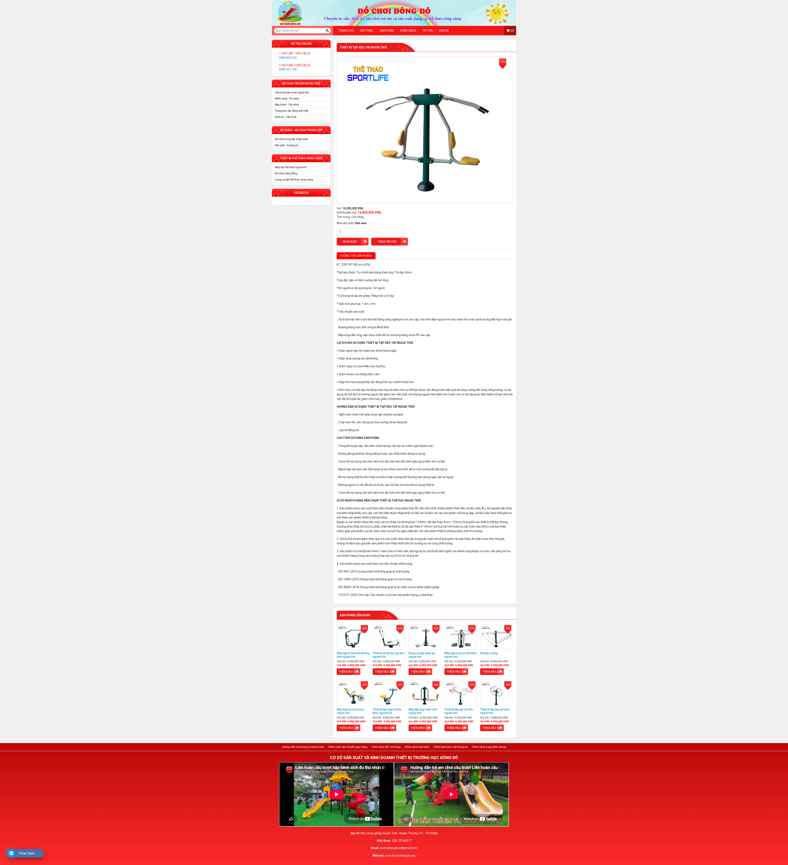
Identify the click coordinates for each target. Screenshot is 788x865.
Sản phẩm (387, 30)
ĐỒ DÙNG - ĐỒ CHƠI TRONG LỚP (301, 130)
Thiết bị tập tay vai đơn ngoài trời (494, 711)
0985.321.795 (288, 69)
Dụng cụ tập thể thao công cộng (294, 179)
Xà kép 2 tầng (489, 653)
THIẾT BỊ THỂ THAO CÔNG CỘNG (301, 158)
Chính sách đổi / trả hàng (386, 746)
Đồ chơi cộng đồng (286, 173)
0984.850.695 (288, 57)
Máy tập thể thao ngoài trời (290, 167)
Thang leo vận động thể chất (291, 110)
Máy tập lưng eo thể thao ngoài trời (460, 655)
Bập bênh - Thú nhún (287, 104)
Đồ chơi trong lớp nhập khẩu (291, 139)
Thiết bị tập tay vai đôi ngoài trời (458, 711)
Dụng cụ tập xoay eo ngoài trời (422, 655)
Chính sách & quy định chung (489, 746)
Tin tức (427, 30)
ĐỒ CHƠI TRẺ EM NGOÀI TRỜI (301, 83)
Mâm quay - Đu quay (287, 98)
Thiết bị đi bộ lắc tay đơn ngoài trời (388, 655)
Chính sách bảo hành (417, 746)
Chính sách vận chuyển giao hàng (347, 746)
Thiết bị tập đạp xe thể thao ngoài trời (387, 711)
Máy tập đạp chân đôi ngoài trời (423, 711)
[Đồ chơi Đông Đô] (394, 12)
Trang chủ (346, 30)
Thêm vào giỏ (387, 241)
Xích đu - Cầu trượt (286, 116)
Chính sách (408, 30)
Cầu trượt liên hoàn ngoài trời (292, 92)
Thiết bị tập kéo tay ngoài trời (363, 47)
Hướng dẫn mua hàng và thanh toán (303, 746)
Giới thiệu (366, 30)
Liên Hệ (444, 30)
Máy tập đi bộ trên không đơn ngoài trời (353, 655)
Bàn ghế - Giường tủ (286, 145)
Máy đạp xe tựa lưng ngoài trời (350, 711)
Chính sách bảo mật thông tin (450, 746)
